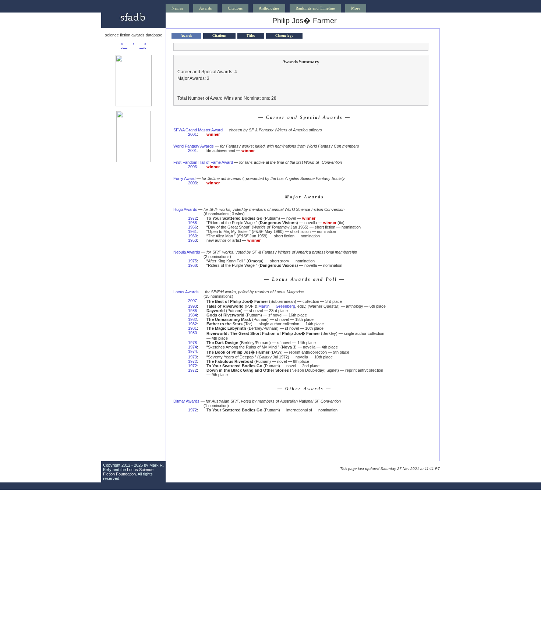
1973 (192, 357)
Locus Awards (186, 292)
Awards (205, 8)
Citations (235, 8)
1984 (192, 315)
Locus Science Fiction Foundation (128, 471)
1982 (192, 319)
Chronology (284, 36)
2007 (192, 300)
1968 (192, 222)
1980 (192, 332)
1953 (192, 240)
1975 (192, 261)
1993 (192, 306)
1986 (192, 310)
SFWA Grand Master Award (198, 130)
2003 (192, 166)
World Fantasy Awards (193, 146)
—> (143, 44)
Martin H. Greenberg (276, 306)
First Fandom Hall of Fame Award (203, 162)
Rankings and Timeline (315, 8)
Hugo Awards (185, 209)
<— (124, 44)
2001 (192, 134)
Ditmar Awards (186, 401)
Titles (251, 36)
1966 (192, 227)
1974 (192, 347)
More (355, 8)
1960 (192, 236)
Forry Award (184, 178)
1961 (192, 231)
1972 (192, 218)
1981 (192, 328)
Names (177, 8)
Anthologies (269, 8)
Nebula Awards (186, 252)
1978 (192, 342)
